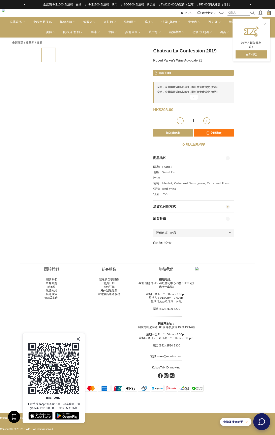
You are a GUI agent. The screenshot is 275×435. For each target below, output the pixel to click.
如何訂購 (109, 286)
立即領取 (251, 54)
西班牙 (213, 22)
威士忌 (153, 32)
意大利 (192, 22)
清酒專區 (175, 32)
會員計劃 (109, 283)
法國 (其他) (169, 22)
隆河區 (128, 22)
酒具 (223, 32)
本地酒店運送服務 (109, 294)
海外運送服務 (108, 290)
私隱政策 (51, 294)
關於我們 (51, 279)
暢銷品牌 (66, 22)
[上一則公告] (25, 4)
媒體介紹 (51, 290)
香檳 (147, 22)
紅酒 (39, 42)
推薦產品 (16, 22)
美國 (49, 32)
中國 (111, 32)
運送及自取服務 (109, 279)
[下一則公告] (250, 4)
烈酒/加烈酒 (200, 32)
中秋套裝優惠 (42, 22)
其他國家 (131, 32)
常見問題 (51, 283)
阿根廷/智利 (71, 32)
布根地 (108, 22)
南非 (94, 32)
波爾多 (88, 22)
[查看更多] (193, 99)
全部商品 (17, 42)
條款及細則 (51, 297)
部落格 (51, 286)
